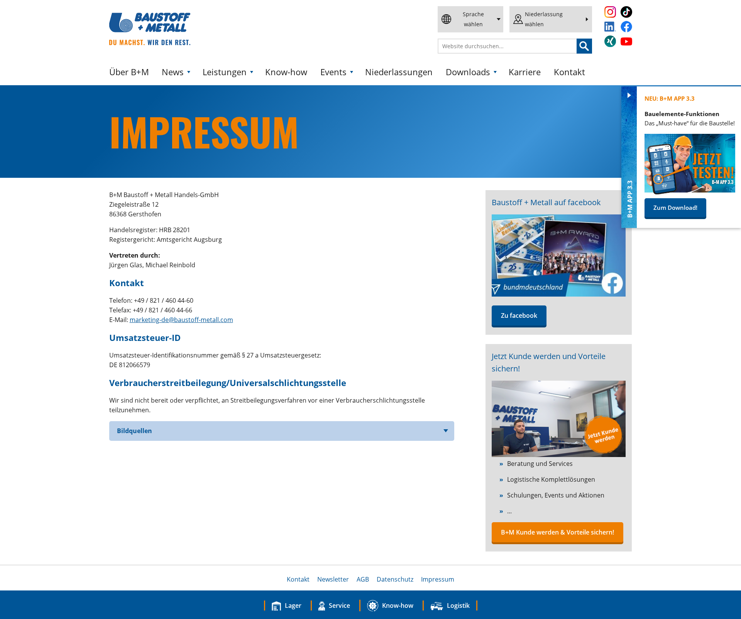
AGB (363, 579)
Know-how (286, 72)
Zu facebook (519, 315)
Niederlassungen (399, 72)
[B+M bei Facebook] (559, 294)
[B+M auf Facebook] (626, 26)
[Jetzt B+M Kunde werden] (559, 454)
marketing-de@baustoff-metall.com (181, 319)
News (173, 72)
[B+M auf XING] (610, 41)
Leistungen (225, 72)
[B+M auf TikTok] (626, 12)
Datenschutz (395, 579)
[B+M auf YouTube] (626, 41)
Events (333, 72)
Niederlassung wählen (544, 19)
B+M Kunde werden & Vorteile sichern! (557, 532)
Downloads (468, 72)
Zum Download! (675, 207)
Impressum (437, 579)
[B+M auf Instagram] (610, 12)
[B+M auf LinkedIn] (610, 27)
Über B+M (129, 72)
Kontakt (569, 72)
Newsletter (333, 579)
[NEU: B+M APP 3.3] (690, 192)
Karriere (525, 72)
